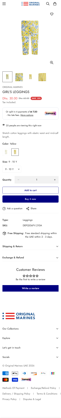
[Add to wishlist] (51, 14)
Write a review (30, 288)
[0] (55, 3)
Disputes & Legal (32, 399)
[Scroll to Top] (55, 401)
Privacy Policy (9, 399)
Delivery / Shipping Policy (16, 393)
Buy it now (30, 199)
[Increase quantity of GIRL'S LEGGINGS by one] (54, 179)
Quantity (6, 180)
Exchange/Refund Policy (43, 388)
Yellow (15, 152)
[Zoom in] (51, 62)
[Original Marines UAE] (31, 3)
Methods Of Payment (13, 388)
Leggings (28, 220)
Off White (6, 152)
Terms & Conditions (47, 393)
